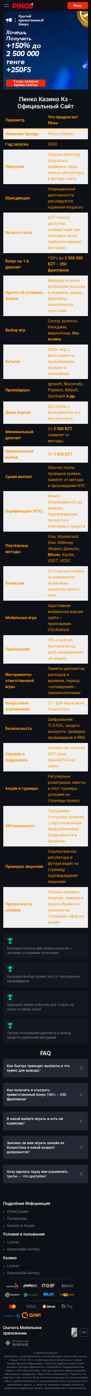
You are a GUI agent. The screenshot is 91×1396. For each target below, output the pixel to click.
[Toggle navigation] (6, 5)
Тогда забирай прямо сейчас (25, 83)
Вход (78, 6)
